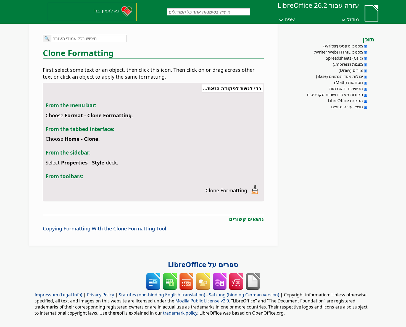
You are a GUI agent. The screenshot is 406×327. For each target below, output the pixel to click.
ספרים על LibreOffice (203, 264)
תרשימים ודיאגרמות (346, 88)
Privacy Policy (100, 295)
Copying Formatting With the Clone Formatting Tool (104, 228)
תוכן (368, 39)
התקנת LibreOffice (345, 100)
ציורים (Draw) (351, 70)
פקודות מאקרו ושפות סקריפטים (335, 94)
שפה (289, 19)
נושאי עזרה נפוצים (347, 106)
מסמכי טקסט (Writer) (343, 46)
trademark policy (180, 313)
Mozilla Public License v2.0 (202, 301)
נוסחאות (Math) (348, 82)
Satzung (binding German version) (244, 295)
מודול (353, 19)
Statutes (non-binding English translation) (162, 295)
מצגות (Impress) (348, 64)
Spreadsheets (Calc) (344, 58)
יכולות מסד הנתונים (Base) (339, 76)
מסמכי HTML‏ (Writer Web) (338, 52)
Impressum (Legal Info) (58, 295)
